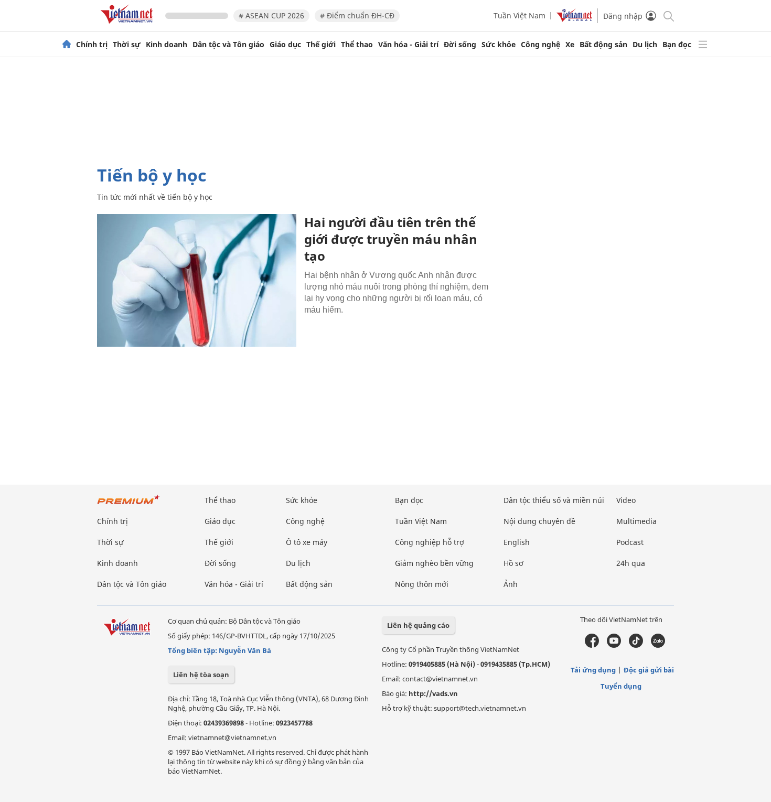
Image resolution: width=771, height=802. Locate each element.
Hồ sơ (513, 563)
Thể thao (357, 44)
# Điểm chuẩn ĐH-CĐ (357, 15)
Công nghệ (540, 44)
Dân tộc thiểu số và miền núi (554, 500)
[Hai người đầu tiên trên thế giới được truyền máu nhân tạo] (196, 280)
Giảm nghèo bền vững (434, 563)
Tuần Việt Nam (519, 15)
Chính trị (92, 44)
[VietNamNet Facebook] (592, 645)
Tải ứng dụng (593, 670)
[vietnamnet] (128, 25)
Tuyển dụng (621, 686)
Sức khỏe (498, 44)
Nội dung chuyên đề (539, 521)
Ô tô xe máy (306, 542)
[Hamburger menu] (703, 44)
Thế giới (321, 44)
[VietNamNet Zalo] (658, 645)
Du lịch (645, 44)
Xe (569, 44)
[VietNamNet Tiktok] (636, 645)
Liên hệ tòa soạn (201, 674)
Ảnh (511, 584)
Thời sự (127, 44)
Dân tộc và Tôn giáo (228, 44)
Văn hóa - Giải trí (408, 44)
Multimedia (636, 521)
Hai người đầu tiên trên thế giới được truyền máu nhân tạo (390, 238)
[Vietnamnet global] (574, 19)
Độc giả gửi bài (649, 670)
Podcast (630, 542)
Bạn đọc (676, 44)
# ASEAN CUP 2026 (271, 15)
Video (626, 500)
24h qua (630, 563)
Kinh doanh (166, 44)
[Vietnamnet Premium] (128, 505)
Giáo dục (285, 44)
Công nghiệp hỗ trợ (429, 542)
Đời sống (460, 44)
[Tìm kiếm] (668, 15)
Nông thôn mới (421, 584)
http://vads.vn (433, 693)
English (517, 542)
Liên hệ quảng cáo (418, 625)
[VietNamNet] (66, 44)
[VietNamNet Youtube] (614, 645)
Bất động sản (603, 44)
